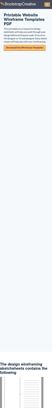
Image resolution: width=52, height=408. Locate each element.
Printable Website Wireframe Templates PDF (24, 19)
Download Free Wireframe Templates (24, 47)
